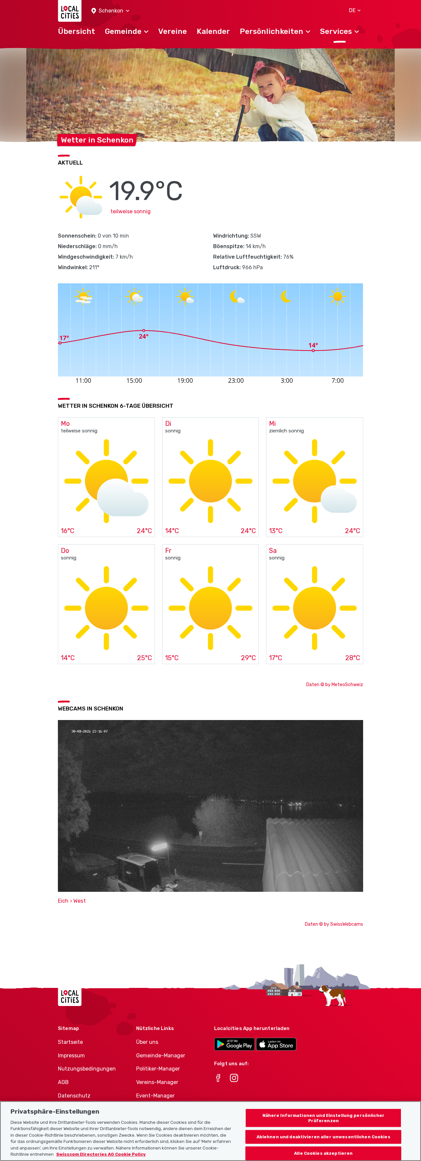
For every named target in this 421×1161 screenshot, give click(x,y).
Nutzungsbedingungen (87, 1069)
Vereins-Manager (157, 1082)
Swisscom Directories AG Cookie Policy (101, 1154)
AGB (63, 1082)
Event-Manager (155, 1096)
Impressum (71, 1055)
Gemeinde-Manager (160, 1055)
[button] (110, 11)
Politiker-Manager (158, 1069)
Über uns (147, 1042)
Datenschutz (74, 1096)
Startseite (70, 1042)
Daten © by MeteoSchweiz (334, 684)
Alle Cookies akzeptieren (323, 1153)
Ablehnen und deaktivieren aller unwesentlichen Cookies (323, 1136)
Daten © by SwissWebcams (334, 924)
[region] (210, 1131)
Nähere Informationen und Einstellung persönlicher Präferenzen (323, 1118)
